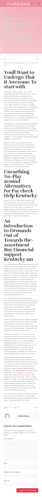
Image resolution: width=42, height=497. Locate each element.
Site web (7, 481)
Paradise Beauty (20, 63)
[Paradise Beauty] (21, 3)
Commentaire (9, 439)
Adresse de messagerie (12, 472)
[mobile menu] (39, 3)
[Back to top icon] (37, 492)
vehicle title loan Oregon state (26, 370)
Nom (6, 463)
